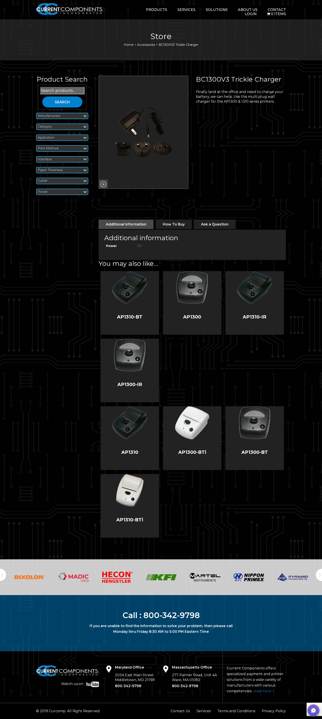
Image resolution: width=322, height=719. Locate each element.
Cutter (43, 180)
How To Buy (174, 224)
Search (62, 102)
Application (46, 137)
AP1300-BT (254, 452)
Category (45, 126)
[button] (103, 184)
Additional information (126, 224)
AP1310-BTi (129, 519)
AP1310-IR (254, 317)
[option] (30, 577)
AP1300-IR (129, 384)
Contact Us (180, 711)
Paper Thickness (50, 170)
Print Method (48, 148)
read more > (263, 691)
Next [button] (319, 575)
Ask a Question (214, 224)
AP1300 (192, 317)
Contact (277, 10)
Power (43, 191)
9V (139, 246)
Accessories (146, 45)
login (251, 14)
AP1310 (129, 452)
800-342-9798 (171, 615)
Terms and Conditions (236, 711)
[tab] (126, 224)
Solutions (217, 10)
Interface (45, 159)
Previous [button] (3, 575)
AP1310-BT (129, 317)
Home (129, 45)
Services (186, 10)
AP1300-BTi (192, 452)
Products (156, 10)
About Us (247, 10)
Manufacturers (49, 116)
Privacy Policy (274, 711)
